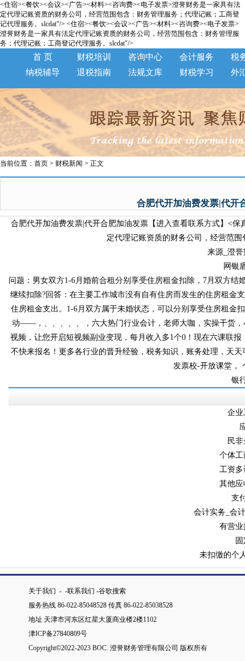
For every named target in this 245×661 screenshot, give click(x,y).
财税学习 (196, 72)
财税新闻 (69, 163)
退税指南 (94, 72)
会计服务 (196, 56)
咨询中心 (145, 56)
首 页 (42, 56)
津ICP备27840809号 (61, 634)
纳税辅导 (43, 72)
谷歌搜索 (112, 591)
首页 (41, 163)
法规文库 (145, 72)
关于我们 (43, 591)
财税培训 (94, 56)
